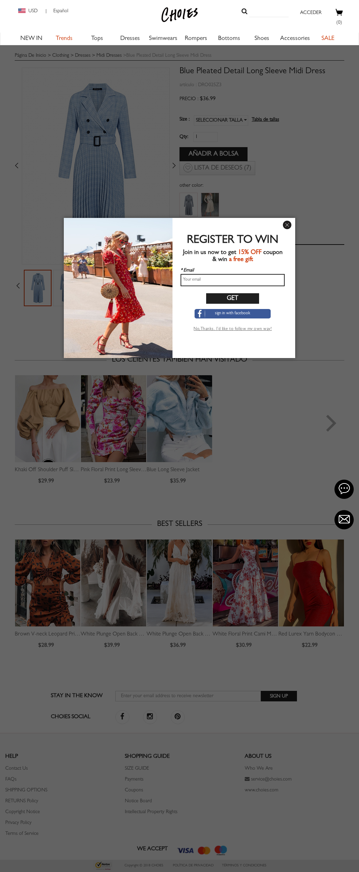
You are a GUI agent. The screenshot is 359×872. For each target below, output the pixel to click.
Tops (97, 39)
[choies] (179, 15)
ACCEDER (310, 13)
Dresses (130, 39)
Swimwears (163, 39)
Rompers (196, 39)
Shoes (262, 39)
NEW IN (31, 39)
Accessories (295, 39)
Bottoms (229, 39)
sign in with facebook (232, 313)
